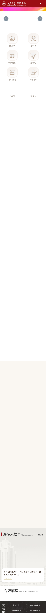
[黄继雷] (23, 300)
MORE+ (40, 105)
